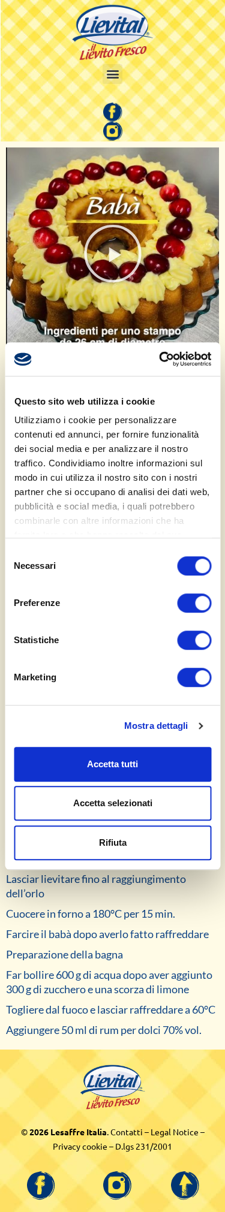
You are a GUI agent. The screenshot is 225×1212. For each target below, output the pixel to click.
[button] (112, 74)
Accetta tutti (112, 764)
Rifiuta (113, 842)
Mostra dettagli (156, 725)
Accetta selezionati (112, 803)
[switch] (194, 603)
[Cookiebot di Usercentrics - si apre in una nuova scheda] (160, 359)
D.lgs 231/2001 (143, 1146)
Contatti (126, 1131)
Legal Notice (175, 1131)
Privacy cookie (80, 1146)
